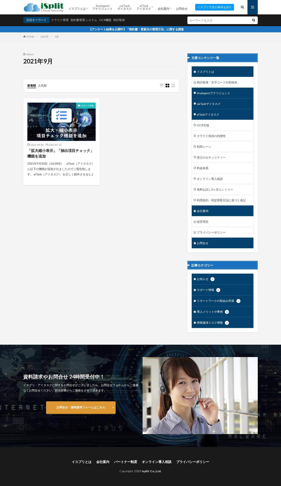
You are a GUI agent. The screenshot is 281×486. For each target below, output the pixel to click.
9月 (57, 36)
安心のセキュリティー (211, 157)
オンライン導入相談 (210, 178)
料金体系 (202, 168)
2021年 (45, 36)
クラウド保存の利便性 (211, 136)
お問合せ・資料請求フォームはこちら (80, 407)
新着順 (31, 85)
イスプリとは (77, 8)
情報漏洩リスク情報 (212, 322)
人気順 (42, 85)
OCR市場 (203, 125)
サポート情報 (87, 105)
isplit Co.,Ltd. (152, 471)
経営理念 (202, 221)
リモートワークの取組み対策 (218, 300)
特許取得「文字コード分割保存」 (218, 82)
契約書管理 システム (84, 20)
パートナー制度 (125, 462)
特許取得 (119, 20)
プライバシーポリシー (211, 232)
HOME (30, 36)
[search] (254, 20)
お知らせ (205, 279)
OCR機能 (105, 20)
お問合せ (182, 8)
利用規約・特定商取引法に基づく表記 (221, 200)
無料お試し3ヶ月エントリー (215, 189)
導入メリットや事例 (212, 311)
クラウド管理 (60, 20)
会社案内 (163, 8)
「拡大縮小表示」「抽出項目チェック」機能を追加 (60, 153)
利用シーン (204, 146)
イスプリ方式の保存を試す (214, 7)
